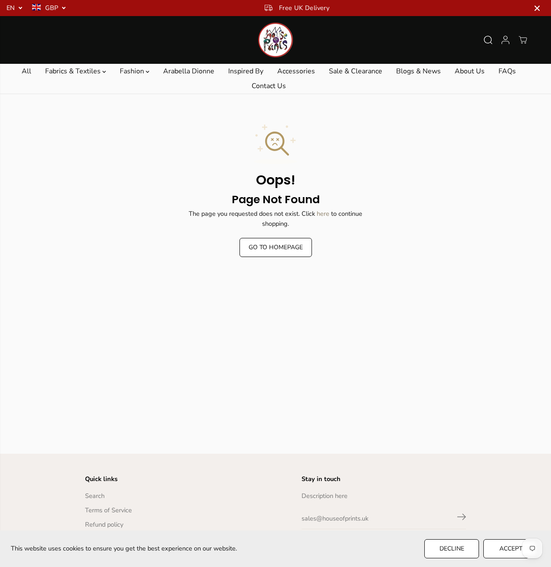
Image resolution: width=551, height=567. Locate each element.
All (26, 71)
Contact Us (269, 86)
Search (95, 495)
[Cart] (523, 40)
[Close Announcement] (537, 8)
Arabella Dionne (188, 71)
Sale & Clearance (355, 71)
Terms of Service (108, 510)
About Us (470, 71)
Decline (451, 548)
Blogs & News (418, 71)
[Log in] (505, 40)
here (323, 213)
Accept (510, 548)
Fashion (133, 71)
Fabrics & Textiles (73, 71)
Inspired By (245, 71)
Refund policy (104, 524)
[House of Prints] (275, 39)
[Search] (488, 40)
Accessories (296, 71)
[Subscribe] (461, 518)
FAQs (507, 71)
